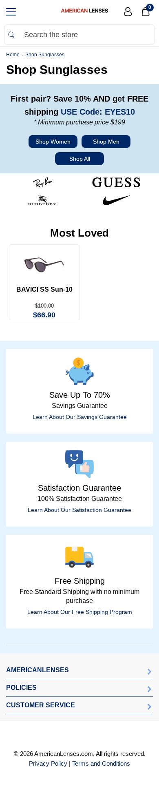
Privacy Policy (48, 763)
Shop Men (106, 141)
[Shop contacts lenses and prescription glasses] (84, 12)
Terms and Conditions (101, 763)
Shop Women (53, 141)
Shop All (79, 158)
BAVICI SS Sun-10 (44, 289)
